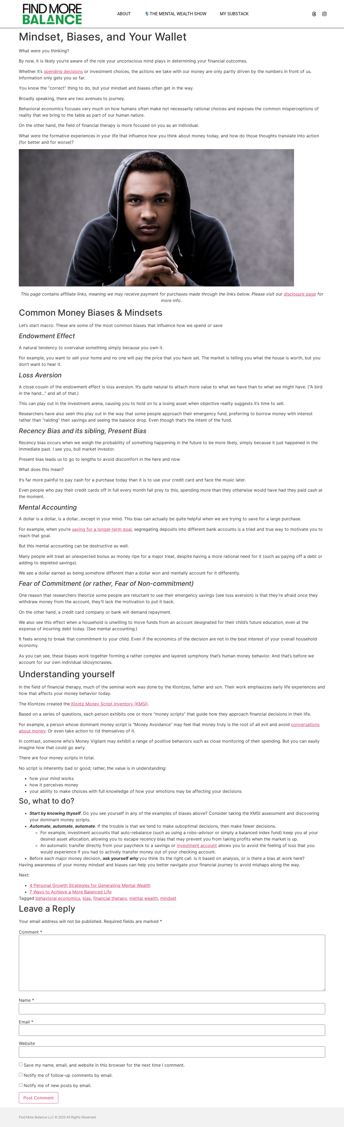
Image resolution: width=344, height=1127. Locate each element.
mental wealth (143, 898)
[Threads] (314, 14)
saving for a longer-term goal (102, 529)
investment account (197, 845)
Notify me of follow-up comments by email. (68, 1075)
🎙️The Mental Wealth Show (175, 13)
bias (87, 898)
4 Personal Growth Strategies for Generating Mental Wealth (90, 885)
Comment (30, 932)
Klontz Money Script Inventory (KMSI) (109, 703)
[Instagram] (324, 14)
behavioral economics (57, 898)
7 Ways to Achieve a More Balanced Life (71, 891)
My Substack (234, 13)
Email (26, 1022)
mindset (168, 898)
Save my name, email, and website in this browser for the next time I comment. (104, 1065)
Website (27, 1043)
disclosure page (300, 294)
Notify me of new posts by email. (57, 1085)
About (124, 13)
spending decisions (63, 71)
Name (26, 1000)
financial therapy (110, 898)
